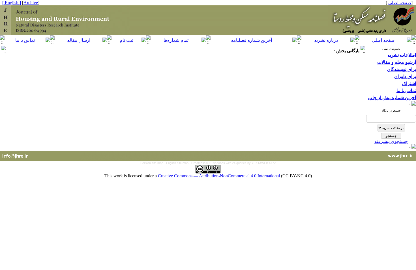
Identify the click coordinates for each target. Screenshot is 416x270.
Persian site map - (153, 163)
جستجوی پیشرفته (391, 141)
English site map (177, 163)
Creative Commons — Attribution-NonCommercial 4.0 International (219, 175)
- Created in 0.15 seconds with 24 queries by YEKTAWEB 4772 (232, 163)
